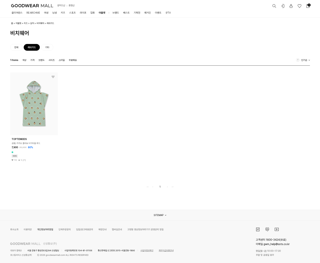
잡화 (92, 12)
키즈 (63, 12)
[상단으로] (304, 256)
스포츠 (72, 12)
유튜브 (277, 229)
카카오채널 (267, 229)
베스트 (126, 12)
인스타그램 (258, 229)
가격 (32, 60)
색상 (24, 60)
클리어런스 (17, 12)
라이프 (83, 12)
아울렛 (102, 12)
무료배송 (73, 60)
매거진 (147, 12)
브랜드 (116, 12)
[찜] (53, 77)
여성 (46, 12)
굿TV (168, 12)
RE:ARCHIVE (33, 12)
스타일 (62, 60)
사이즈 (52, 60)
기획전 (137, 12)
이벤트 (158, 12)
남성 (54, 12)
